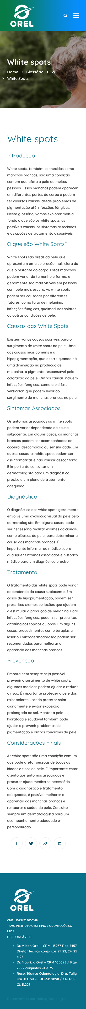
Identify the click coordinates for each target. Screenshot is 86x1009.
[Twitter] (31, 843)
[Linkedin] (60, 843)
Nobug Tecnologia (51, 999)
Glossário (34, 72)
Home (12, 72)
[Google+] (45, 843)
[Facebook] (17, 843)
